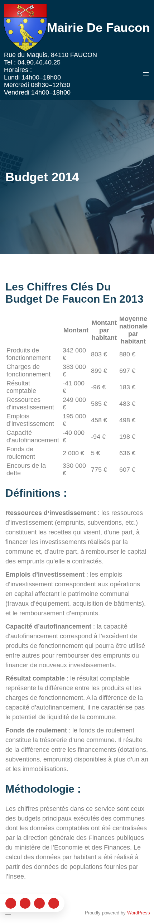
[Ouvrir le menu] (145, 73)
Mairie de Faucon (98, 27)
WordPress (138, 912)
